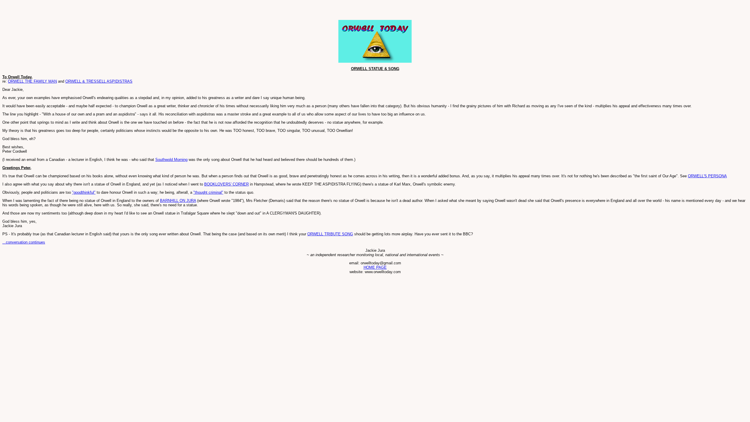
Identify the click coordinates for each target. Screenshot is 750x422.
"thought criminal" (208, 192)
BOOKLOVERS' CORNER (226, 184)
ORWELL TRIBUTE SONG (330, 234)
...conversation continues (23, 242)
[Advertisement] (70, 11)
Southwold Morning (171, 159)
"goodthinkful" (84, 192)
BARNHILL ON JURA (178, 200)
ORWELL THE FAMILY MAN (32, 81)
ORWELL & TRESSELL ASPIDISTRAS (98, 81)
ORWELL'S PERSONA (707, 176)
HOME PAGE (375, 267)
